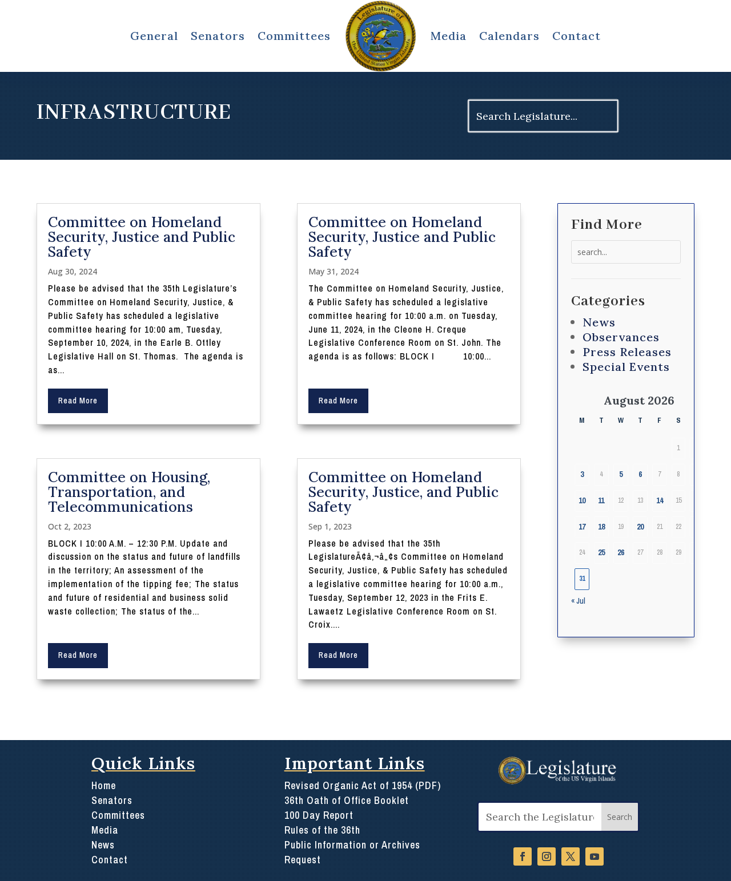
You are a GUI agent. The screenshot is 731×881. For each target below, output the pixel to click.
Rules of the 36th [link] (322, 830)
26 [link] (620, 552)
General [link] (154, 36)
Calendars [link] (509, 36)
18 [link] (601, 527)
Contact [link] (576, 36)
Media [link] (449, 36)
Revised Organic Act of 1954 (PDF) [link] (362, 786)
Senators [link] (218, 36)
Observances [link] (621, 337)
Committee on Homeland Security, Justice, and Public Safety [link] (403, 492)
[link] (381, 36)
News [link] (599, 322)
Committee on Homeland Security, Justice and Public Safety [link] (141, 237)
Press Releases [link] (627, 352)
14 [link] (659, 500)
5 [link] (620, 474)
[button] (619, 817)
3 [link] (582, 474)
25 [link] (601, 552)
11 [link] (601, 500)
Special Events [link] (626, 366)
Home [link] (103, 786)
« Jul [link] (578, 601)
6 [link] (640, 474)
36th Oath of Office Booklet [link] (346, 800)
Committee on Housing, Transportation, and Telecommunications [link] (129, 492)
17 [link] (582, 527)
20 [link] (640, 527)
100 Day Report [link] (319, 815)
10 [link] (582, 500)
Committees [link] (294, 36)
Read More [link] (78, 400)
